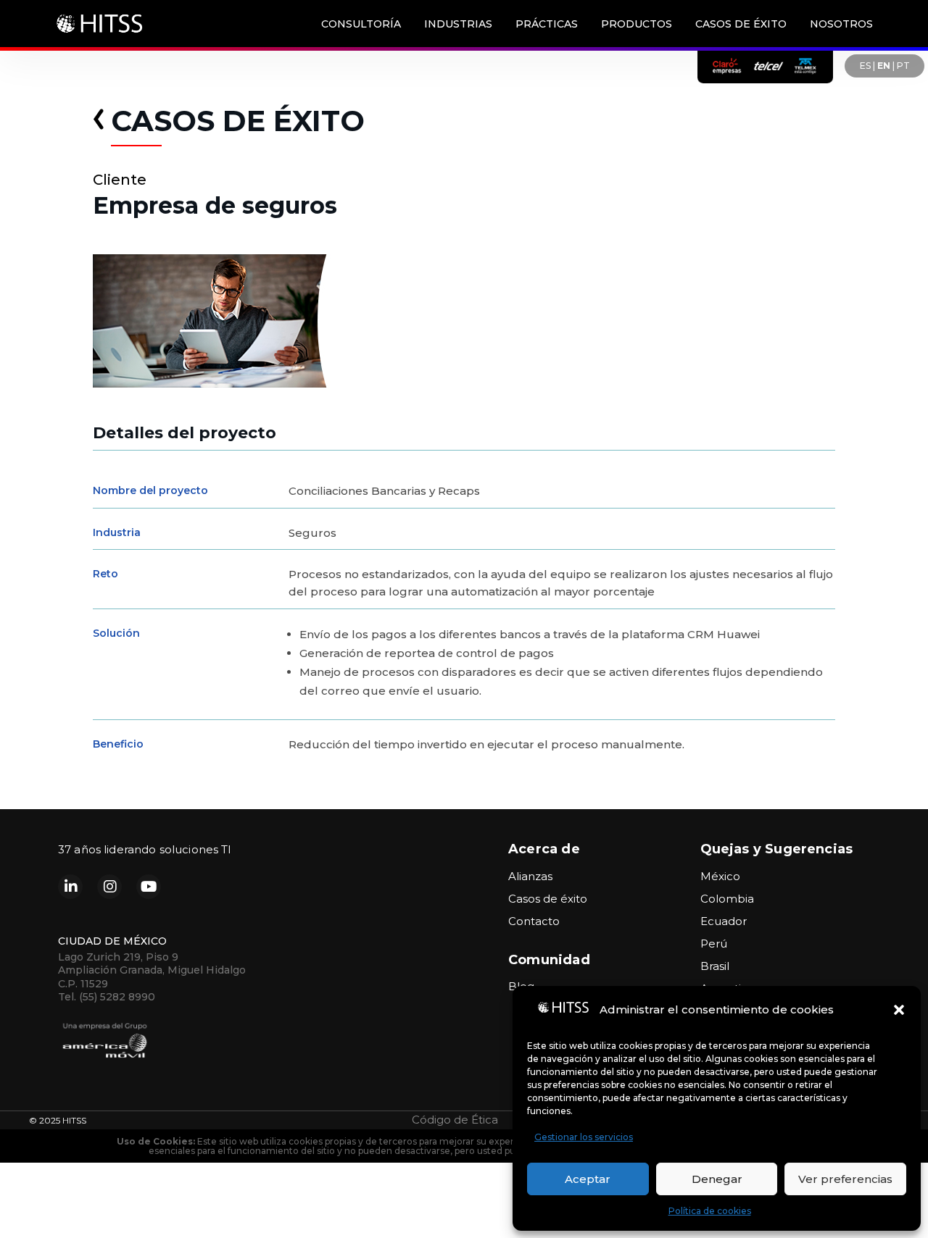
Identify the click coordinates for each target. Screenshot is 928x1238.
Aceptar (587, 1179)
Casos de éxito (547, 899)
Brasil (714, 966)
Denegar (717, 1179)
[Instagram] (109, 886)
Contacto (534, 921)
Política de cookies (709, 1210)
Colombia (727, 899)
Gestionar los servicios (583, 1137)
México (720, 876)
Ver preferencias (845, 1179)
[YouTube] (148, 886)
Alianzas (530, 876)
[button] (899, 1010)
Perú (713, 943)
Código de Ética (455, 1119)
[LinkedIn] (70, 886)
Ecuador (723, 921)
